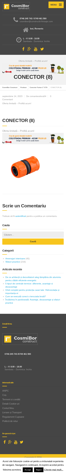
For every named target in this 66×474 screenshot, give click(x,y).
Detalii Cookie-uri (10, 403)
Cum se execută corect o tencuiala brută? (25, 296)
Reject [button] (39, 470)
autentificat (20, 216)
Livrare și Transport (12, 412)
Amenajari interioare (15, 258)
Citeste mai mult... (53, 469)
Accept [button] (28, 470)
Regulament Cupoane (13, 417)
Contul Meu (8, 408)
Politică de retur (10, 421)
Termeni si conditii (11, 399)
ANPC (5, 390)
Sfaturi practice (12, 262)
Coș (4, 395)
